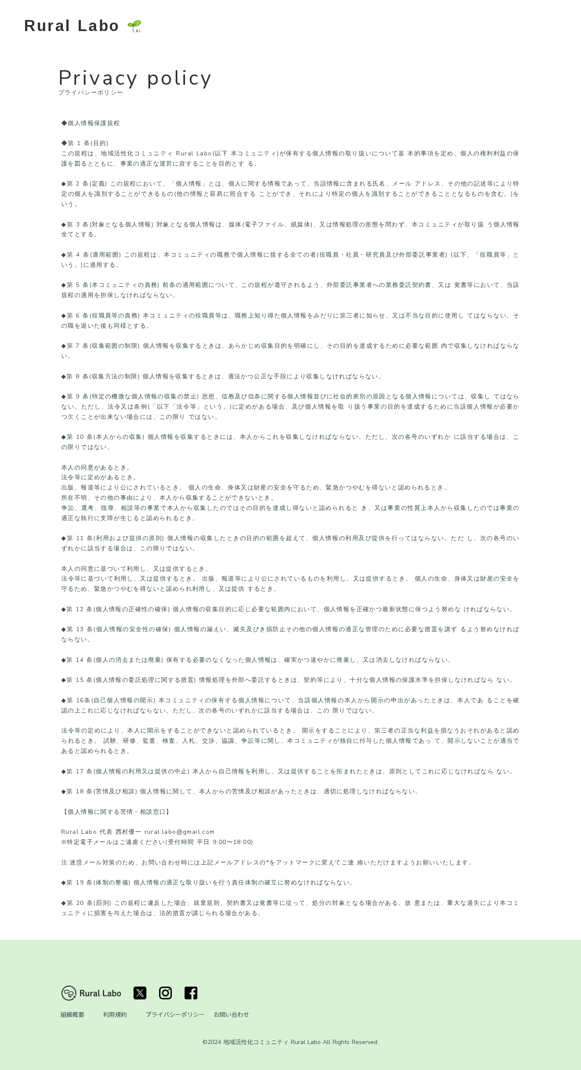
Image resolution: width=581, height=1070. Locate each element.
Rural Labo (72, 25)
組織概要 (72, 1014)
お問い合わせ (231, 1014)
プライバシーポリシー (175, 1014)
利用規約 (115, 1014)
